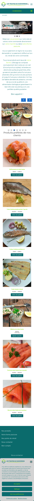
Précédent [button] (3, 25)
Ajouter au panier (17, 335)
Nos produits (6, 431)
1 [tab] (14, 36)
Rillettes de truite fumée (16, 105)
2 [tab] (17, 36)
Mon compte (6, 446)
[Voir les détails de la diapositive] (17, 27)
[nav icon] (31, 4)
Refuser (17, 489)
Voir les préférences (17, 494)
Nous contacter (7, 442)
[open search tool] (28, 4)
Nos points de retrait (9, 438)
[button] (31, 462)
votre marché (10, 44)
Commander (17, 11)
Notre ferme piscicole (9, 434)
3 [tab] (19, 36)
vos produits (14, 39)
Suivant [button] (30, 25)
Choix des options (17, 175)
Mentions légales (22, 498)
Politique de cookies (11, 498)
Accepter (17, 484)
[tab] (25, 130)
